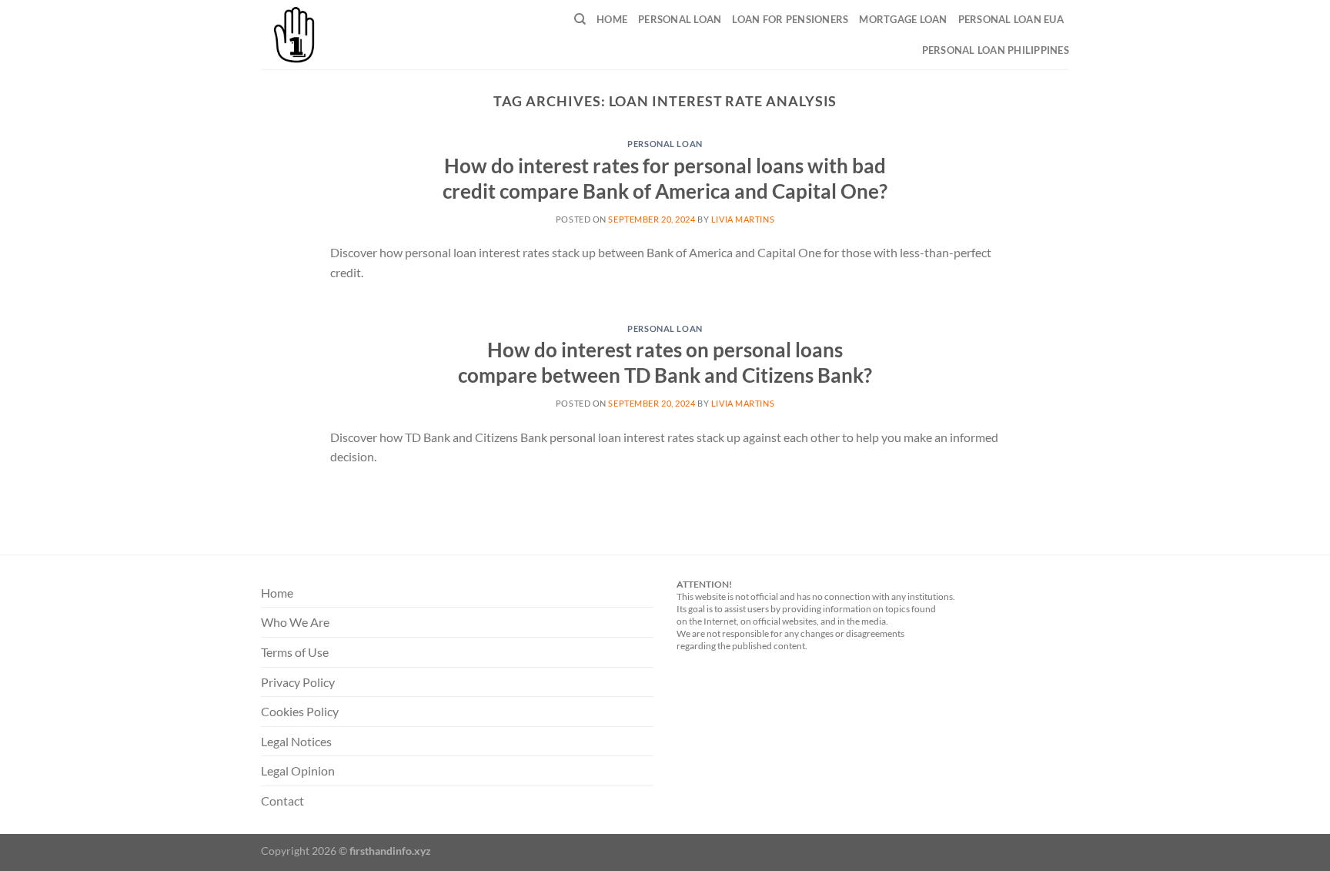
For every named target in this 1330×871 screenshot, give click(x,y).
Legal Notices (296, 741)
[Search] (580, 19)
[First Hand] (336, 34)
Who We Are (295, 622)
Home (611, 19)
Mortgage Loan (903, 19)
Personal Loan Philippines (995, 50)
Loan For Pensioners (790, 19)
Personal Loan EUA (1011, 19)
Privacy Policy (298, 682)
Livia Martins (742, 219)
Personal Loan (679, 19)
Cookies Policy (300, 711)
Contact (282, 800)
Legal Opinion (298, 770)
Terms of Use (295, 652)
